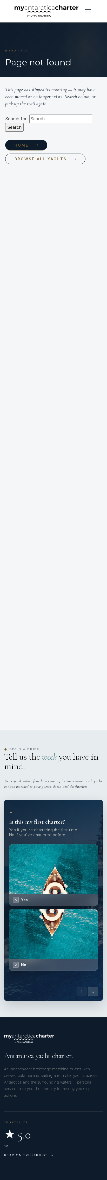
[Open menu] (87, 11)
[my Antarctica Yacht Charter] (46, 11)
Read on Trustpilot (29, 1155)
